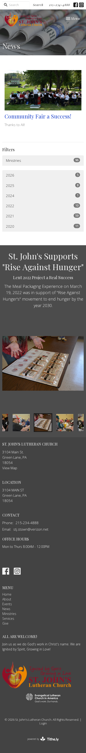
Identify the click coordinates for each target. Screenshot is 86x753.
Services (8, 618)
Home (6, 594)
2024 (42, 195)
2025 (42, 185)
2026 (42, 175)
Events (7, 604)
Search (38, 5)
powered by (40, 742)
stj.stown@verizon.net (30, 529)
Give (5, 623)
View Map (9, 468)
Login (43, 723)
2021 (42, 215)
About (6, 599)
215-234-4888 (59, 5)
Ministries (42, 160)
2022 (42, 205)
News (6, 609)
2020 (42, 226)
